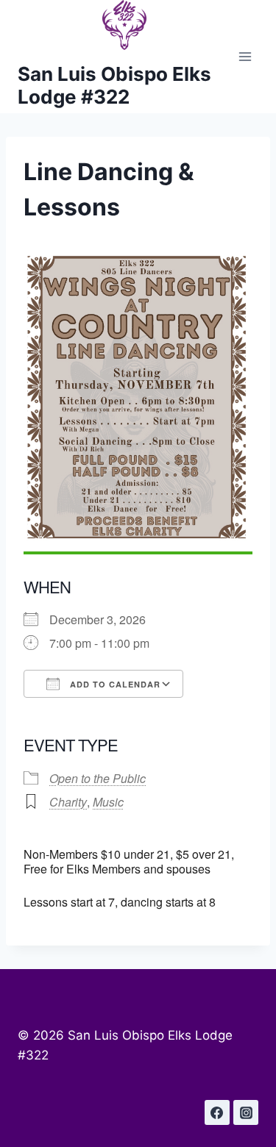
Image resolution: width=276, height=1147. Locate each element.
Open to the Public (97, 778)
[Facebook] (217, 1112)
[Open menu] (244, 57)
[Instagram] (245, 1112)
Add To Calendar (113, 684)
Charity (68, 801)
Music (108, 801)
